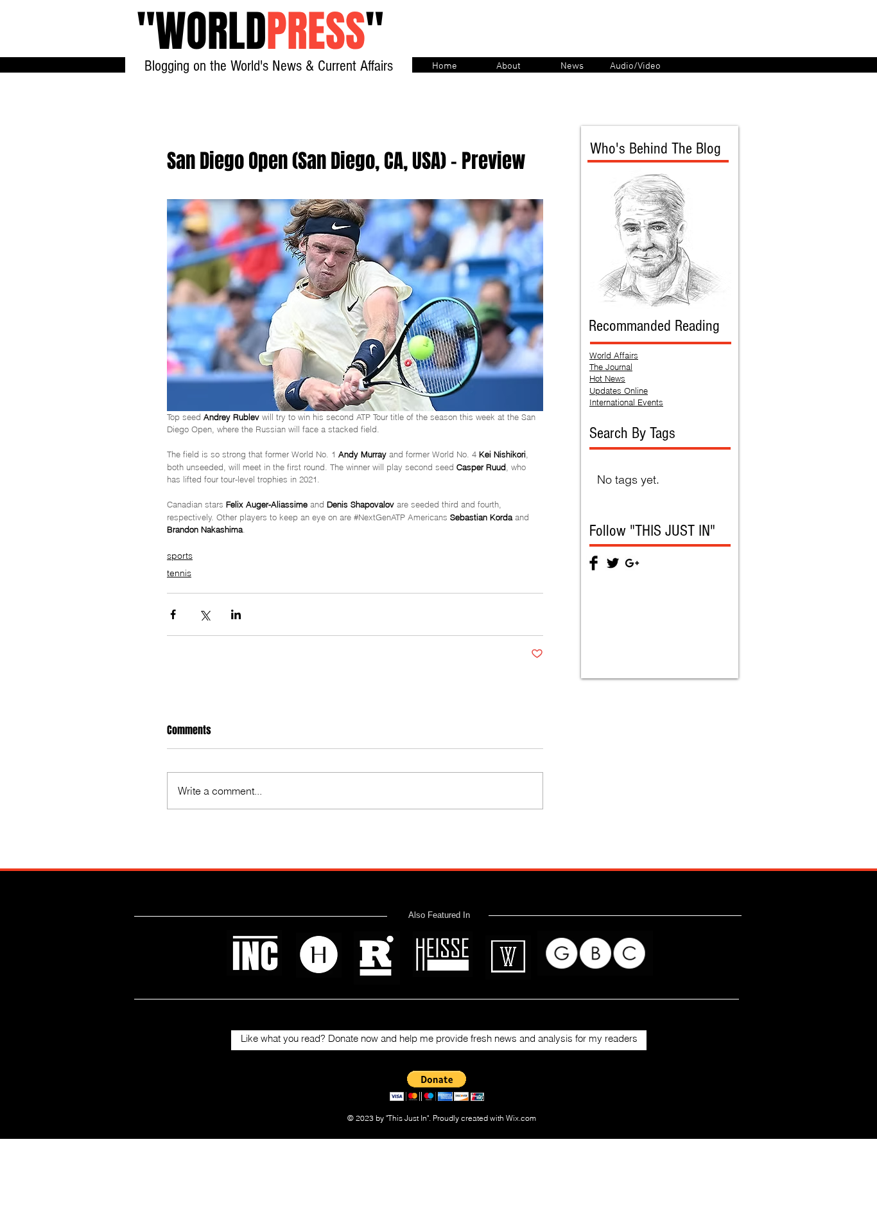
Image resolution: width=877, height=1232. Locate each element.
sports (180, 555)
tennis (179, 573)
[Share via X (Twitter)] (204, 614)
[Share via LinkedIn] (236, 614)
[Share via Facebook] (173, 614)
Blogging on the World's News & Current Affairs (269, 66)
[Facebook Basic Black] (593, 563)
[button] (437, 1086)
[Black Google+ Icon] (632, 563)
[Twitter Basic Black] (612, 563)
